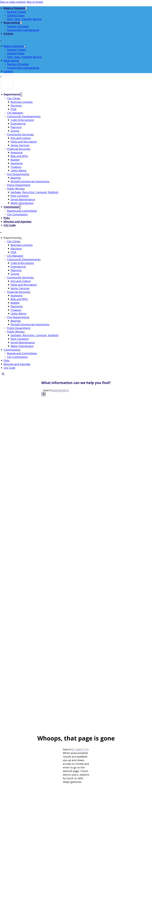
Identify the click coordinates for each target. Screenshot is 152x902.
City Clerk (13, 98)
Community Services (19, 134)
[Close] (43, 394)
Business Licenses (22, 102)
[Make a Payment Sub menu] (26, 8)
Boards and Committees (22, 211)
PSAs (7, 218)
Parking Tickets (16, 12)
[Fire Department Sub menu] (28, 175)
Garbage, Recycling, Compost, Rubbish (34, 192)
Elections (16, 105)
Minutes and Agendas (17, 221)
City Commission (17, 214)
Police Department (18, 185)
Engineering (18, 123)
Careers (8, 33)
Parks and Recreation (24, 141)
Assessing (17, 152)
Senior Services (20, 145)
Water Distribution (22, 203)
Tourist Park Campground (23, 30)
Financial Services (18, 149)
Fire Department (17, 174)
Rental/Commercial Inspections (30, 181)
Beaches (16, 178)
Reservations (12, 22)
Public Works (15, 188)
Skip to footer (34, 2)
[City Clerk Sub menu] (19, 99)
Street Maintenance (23, 199)
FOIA (13, 109)
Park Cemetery (20, 196)
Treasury (16, 167)
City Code (10, 225)
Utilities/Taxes (16, 15)
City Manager (15, 113)
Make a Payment (14, 8)
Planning (16, 127)
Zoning (15, 131)
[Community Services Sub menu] (33, 135)
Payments (17, 163)
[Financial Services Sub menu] (29, 149)
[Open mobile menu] (0, 232)
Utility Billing (18, 170)
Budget (15, 159)
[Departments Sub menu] (21, 94)
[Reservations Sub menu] (21, 22)
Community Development (23, 116)
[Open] (2, 374)
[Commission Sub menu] (20, 207)
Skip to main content (13, 2)
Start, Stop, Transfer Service (24, 19)
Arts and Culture (21, 138)
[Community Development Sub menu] (39, 117)
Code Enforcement (22, 120)
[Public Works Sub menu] (24, 189)
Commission (11, 207)
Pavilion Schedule (18, 26)
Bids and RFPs (19, 156)
